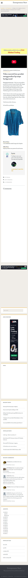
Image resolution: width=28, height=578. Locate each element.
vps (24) (4, 547)
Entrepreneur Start (20, 2)
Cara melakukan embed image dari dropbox (12, 143)
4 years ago (13, 489)
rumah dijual (14, 169)
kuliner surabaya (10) (7, 557)
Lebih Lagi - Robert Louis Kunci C (9, 434)
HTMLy (24, 576)
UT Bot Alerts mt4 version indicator (10, 446)
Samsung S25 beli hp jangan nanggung (10, 406)
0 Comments (8, 182)
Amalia (8, 475)
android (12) (5, 554)
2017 (5, 528)
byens (18, 70)
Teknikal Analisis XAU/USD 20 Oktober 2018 (12, 449)
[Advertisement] (14, 33)
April (5, 513)
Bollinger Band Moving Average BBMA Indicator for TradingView (13, 413)
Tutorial (7, 177)
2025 (5, 512)
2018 (5, 527)
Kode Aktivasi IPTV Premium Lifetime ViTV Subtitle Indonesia (13, 439)
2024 (5, 517)
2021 (5, 522)
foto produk (8, 179)
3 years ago (13, 464)
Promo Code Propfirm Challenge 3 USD (10, 409)
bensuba (8, 461)
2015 (5, 531)
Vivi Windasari (9, 467)
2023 (5, 518)
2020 (5, 523)
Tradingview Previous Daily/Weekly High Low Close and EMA (13, 418)
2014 (5, 533)
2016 (5, 530)
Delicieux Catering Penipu (7, 464)
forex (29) (5, 544)
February (6, 515)
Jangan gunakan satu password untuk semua (13, 148)
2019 (5, 525)
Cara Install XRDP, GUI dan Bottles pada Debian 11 (12, 422)
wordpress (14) (6, 551)
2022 (5, 520)
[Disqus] (14, 207)
